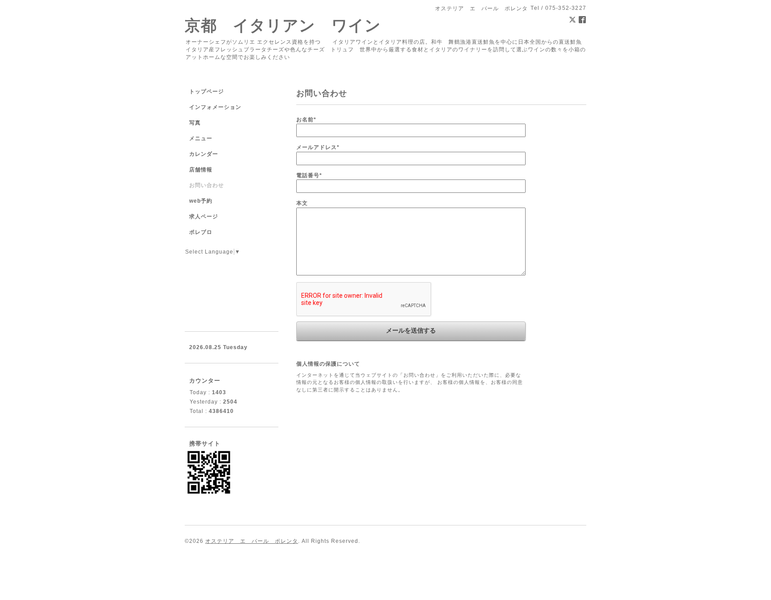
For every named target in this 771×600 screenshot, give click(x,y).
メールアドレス (318, 147)
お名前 (306, 120)
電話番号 (309, 175)
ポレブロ (200, 232)
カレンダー (203, 154)
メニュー (200, 138)
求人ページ (203, 216)
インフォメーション (215, 107)
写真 (195, 123)
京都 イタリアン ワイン (283, 25)
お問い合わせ (206, 185)
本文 (302, 203)
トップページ (206, 91)
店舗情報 (200, 170)
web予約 (200, 201)
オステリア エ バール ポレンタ (251, 541)
